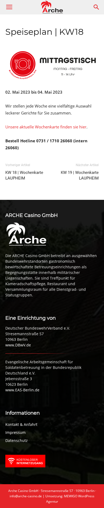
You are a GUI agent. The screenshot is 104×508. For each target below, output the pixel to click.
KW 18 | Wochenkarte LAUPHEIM (24, 175)
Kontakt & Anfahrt (21, 424)
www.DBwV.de (18, 344)
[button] (96, 7)
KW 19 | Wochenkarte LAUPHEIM (80, 175)
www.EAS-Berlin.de (22, 389)
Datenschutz (16, 440)
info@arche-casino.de (26, 496)
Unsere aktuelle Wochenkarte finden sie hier (45, 126)
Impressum (15, 432)
